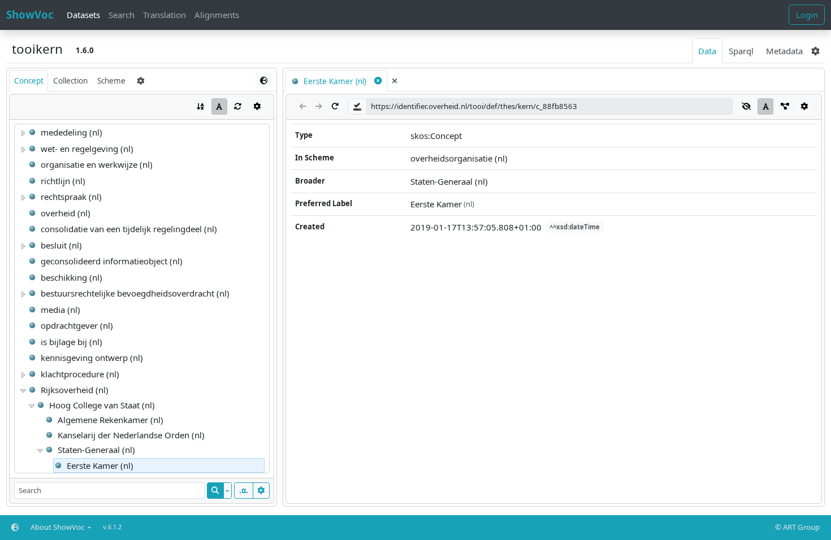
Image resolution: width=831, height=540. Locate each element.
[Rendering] (219, 106)
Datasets (83, 14)
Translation (164, 14)
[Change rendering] (264, 80)
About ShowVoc (58, 527)
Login (807, 14)
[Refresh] (238, 106)
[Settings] (256, 106)
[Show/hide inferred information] (746, 106)
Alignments (216, 14)
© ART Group (797, 527)
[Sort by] (200, 106)
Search (122, 14)
